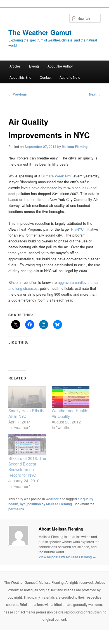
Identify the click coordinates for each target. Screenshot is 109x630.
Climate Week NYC (56, 176)
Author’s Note (70, 77)
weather (52, 498)
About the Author (60, 66)
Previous (17, 94)
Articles (15, 66)
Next (95, 94)
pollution (34, 503)
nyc (23, 503)
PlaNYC (77, 229)
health (13, 503)
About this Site (20, 77)
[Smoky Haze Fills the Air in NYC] (27, 397)
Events (34, 66)
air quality (85, 498)
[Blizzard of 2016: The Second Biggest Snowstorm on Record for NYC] (27, 444)
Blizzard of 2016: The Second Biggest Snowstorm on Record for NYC (27, 466)
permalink (16, 508)
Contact (45, 77)
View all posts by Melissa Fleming (67, 556)
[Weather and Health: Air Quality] (70, 397)
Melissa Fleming (74, 146)
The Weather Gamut (40, 32)
